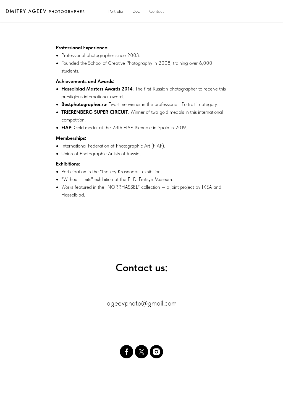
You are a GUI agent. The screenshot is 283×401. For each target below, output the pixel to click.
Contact (156, 11)
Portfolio (115, 11)
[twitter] (141, 351)
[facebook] (126, 351)
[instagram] (156, 351)
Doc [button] (136, 11)
